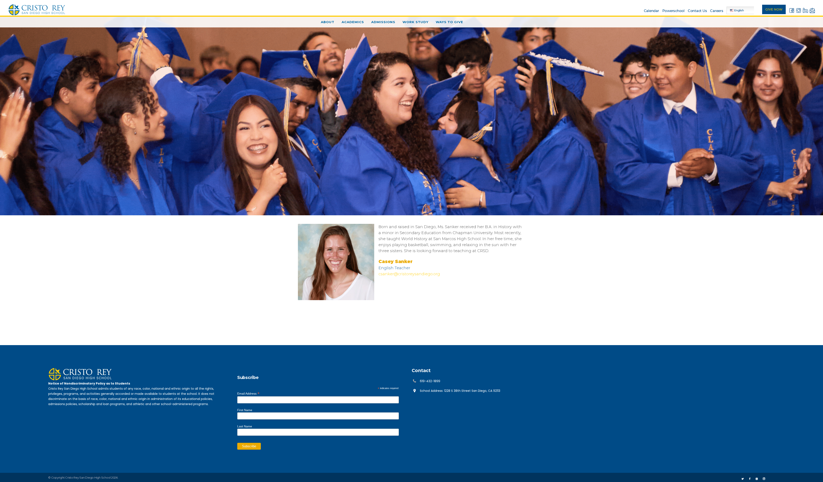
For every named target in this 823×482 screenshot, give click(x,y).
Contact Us (697, 11)
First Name (244, 410)
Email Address (248, 393)
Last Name (244, 426)
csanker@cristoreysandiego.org (409, 274)
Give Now (773, 9)
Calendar (651, 11)
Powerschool (673, 11)
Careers (716, 11)
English (738, 10)
